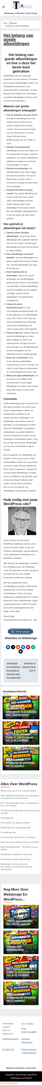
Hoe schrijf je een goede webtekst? (15, 823)
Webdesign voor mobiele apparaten (16, 828)
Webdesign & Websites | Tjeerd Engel (20, 13)
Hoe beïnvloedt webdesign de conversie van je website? (20, 762)
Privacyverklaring (28, 1049)
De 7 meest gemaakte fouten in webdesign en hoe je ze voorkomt (19, 737)
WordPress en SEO (15, 586)
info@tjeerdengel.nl (10, 1039)
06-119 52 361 (8, 1049)
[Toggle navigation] (3, 7)
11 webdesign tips (8, 832)
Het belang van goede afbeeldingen (16, 859)
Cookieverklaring (29, 1053)
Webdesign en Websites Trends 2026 (16, 854)
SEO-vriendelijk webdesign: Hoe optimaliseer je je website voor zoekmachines (21, 710)
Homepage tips (7, 818)
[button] (9, 1083)
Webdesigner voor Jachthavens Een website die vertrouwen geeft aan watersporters (17, 866)
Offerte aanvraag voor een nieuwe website (18, 791)
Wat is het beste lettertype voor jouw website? (20, 842)
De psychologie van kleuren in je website (18, 837)
